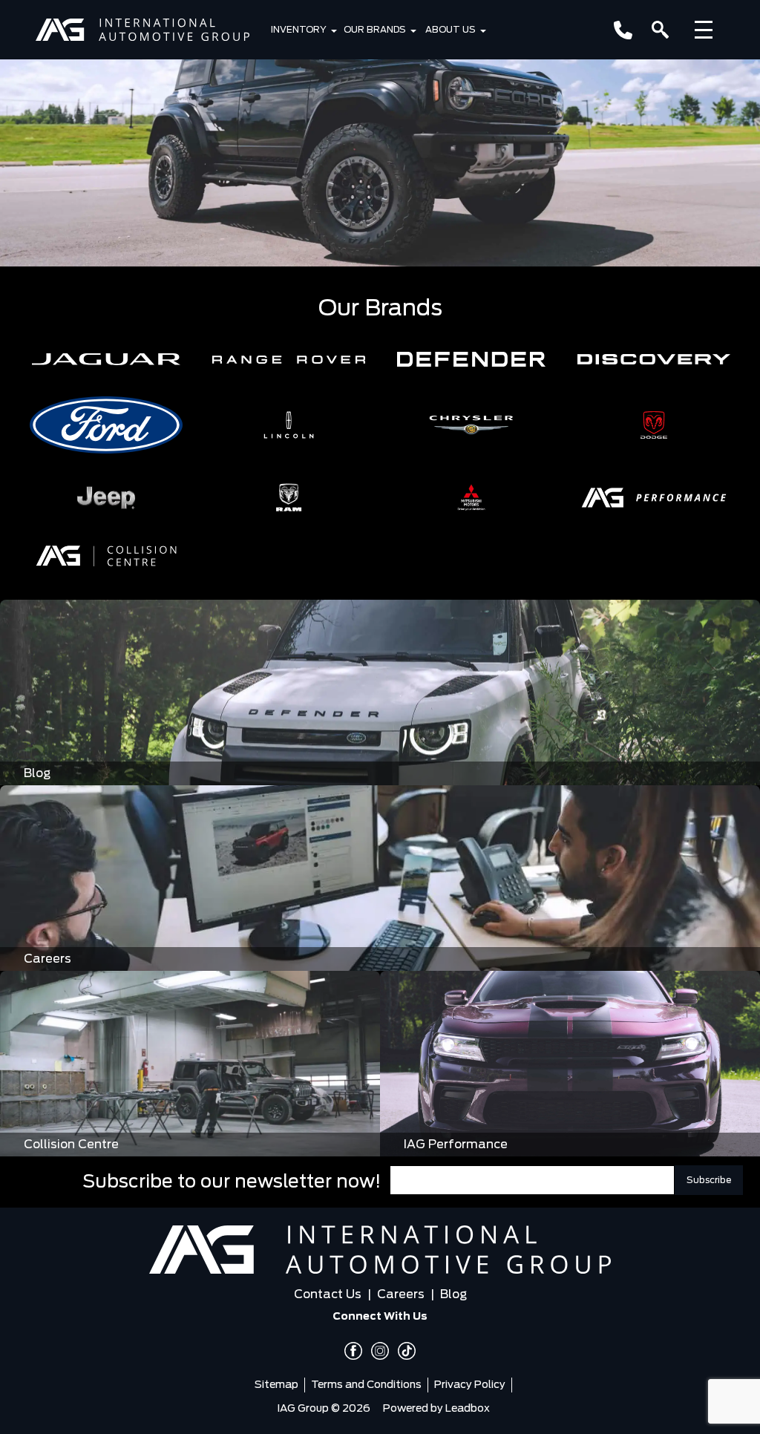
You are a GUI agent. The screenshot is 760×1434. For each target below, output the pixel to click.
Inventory (299, 29)
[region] (380, 133)
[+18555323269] (623, 30)
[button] (106, 358)
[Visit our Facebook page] (353, 1351)
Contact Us (327, 1294)
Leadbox (467, 1409)
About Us (450, 29)
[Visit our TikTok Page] (402, 1351)
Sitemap (276, 1385)
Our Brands (375, 29)
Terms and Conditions (366, 1385)
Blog (453, 1294)
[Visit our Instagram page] (375, 1351)
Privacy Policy (469, 1385)
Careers (401, 1294)
